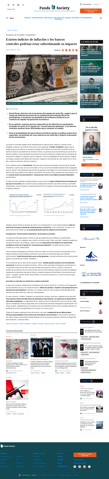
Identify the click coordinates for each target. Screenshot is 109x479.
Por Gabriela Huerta (36, 370)
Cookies (76, 475)
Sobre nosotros (90, 292)
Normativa (58, 19)
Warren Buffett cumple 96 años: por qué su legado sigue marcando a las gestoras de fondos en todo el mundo (91, 69)
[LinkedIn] (8, 5)
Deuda (32, 372)
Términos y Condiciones (48, 475)
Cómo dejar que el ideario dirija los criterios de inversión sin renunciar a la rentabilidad (91, 102)
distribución (9, 372)
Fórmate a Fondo (13, 109)
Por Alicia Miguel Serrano (89, 413)
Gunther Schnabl (84, 189)
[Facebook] (66, 50)
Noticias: (27, 18)
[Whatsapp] (76, 50)
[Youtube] (18, 5)
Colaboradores (90, 226)
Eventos (86, 322)
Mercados (57, 18)
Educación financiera (39, 466)
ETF (63, 18)
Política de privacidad (64, 475)
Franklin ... (38, 372)
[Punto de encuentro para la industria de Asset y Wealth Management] (54, 8)
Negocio (68, 18)
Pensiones (76, 18)
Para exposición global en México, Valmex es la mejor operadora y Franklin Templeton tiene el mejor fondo (16, 406)
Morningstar (20, 413)
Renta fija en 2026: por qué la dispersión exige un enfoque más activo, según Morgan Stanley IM (88, 211)
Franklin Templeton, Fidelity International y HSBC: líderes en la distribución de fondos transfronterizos (16, 365)
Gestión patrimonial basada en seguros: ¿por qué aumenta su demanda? (91, 53)
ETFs (15, 372)
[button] (91, 4)
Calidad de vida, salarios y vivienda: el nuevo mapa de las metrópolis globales (87, 424)
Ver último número (91, 165)
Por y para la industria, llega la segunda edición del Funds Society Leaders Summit (94, 347)
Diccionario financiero (39, 463)
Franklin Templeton (24, 323)
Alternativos (48, 18)
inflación (34, 323)
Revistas (60, 453)
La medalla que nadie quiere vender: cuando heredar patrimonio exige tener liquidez (88, 198)
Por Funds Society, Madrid (15, 370)
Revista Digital (90, 117)
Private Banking (86, 18)
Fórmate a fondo (39, 453)
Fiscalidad (36, 456)
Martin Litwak (83, 202)
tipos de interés (50, 323)
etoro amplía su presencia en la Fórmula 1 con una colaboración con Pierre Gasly (87, 393)
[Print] (73, 50)
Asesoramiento (37, 460)
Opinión (85, 175)
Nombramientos (37, 18)
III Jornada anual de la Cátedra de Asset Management (91, 363)
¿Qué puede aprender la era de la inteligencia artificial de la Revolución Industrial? (88, 185)
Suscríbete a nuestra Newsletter (91, 10)
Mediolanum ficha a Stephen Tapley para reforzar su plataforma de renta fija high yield (90, 86)
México (43, 372)
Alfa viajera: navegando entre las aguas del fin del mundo (87, 408)
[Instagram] (13, 5)
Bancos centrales (12, 323)
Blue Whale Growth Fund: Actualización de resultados (93, 331)
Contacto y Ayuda (79, 463)
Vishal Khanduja (84, 217)
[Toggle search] (101, 18)
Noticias (4, 453)
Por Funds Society (87, 398)
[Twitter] (23, 5)
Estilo (85, 381)
